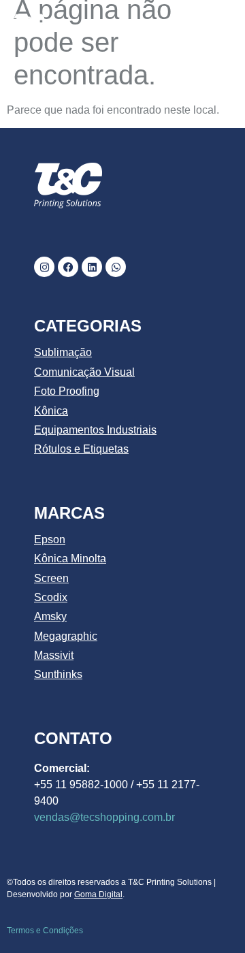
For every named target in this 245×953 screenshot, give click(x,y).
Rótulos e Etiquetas (81, 449)
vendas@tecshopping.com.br (104, 817)
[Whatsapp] (115, 267)
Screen (51, 578)
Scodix (50, 597)
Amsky (50, 616)
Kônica (51, 411)
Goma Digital (98, 894)
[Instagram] (44, 267)
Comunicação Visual (84, 372)
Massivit (54, 655)
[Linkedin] (92, 267)
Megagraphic (65, 636)
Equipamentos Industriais (95, 430)
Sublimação (63, 352)
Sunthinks (58, 674)
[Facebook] (68, 267)
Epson (49, 539)
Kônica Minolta (70, 558)
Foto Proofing (66, 391)
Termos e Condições (45, 930)
